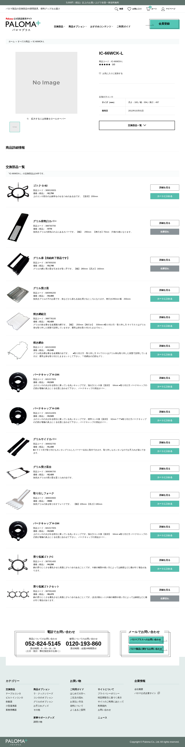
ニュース (102, 717)
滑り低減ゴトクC (43, 556)
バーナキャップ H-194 (46, 374)
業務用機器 (11, 710)
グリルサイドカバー (45, 439)
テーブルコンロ (13, 693)
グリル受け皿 (41, 288)
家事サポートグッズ (44, 717)
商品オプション (77, 26)
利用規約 (102, 706)
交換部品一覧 (135, 125)
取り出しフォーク (43, 493)
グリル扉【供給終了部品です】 (51, 258)
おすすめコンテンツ (100, 26)
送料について (76, 706)
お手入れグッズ (41, 706)
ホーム (12, 41)
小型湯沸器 (11, 706)
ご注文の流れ (76, 697)
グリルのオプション (43, 701)
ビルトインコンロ (14, 697)
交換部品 (58, 26)
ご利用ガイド (124, 26)
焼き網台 (38, 342)
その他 (37, 710)
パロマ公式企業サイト (145, 693)
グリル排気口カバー (45, 221)
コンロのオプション (43, 697)
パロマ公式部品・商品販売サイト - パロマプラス (23, 24)
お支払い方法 (76, 701)
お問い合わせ (104, 710)
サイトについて (106, 689)
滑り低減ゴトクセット (46, 586)
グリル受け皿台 (42, 466)
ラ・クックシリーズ (43, 693)
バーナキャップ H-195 (46, 408)
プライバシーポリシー (109, 693)
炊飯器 (9, 701)
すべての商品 (24, 41)
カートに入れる (164, 196)
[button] (111, 73)
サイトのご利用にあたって (111, 701)
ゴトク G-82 (40, 185)
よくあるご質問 (77, 710)
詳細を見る (164, 187)
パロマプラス (16, 742)
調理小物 (38, 722)
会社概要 (138, 689)
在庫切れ (164, 231)
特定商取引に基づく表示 (110, 697)
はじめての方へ (77, 693)
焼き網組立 (39, 314)
